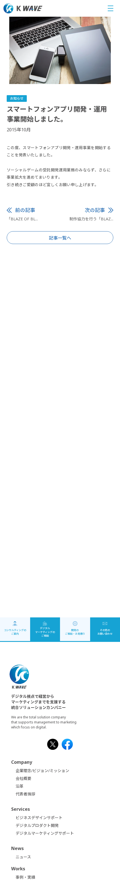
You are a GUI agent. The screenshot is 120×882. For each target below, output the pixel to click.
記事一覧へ (60, 238)
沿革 (19, 786)
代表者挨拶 (25, 794)
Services (20, 809)
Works (18, 869)
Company (21, 762)
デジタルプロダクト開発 (37, 825)
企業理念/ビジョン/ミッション (42, 770)
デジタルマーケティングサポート (45, 833)
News (17, 848)
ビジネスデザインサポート (39, 817)
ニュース (23, 856)
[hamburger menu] (110, 8)
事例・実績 (25, 877)
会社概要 (23, 778)
